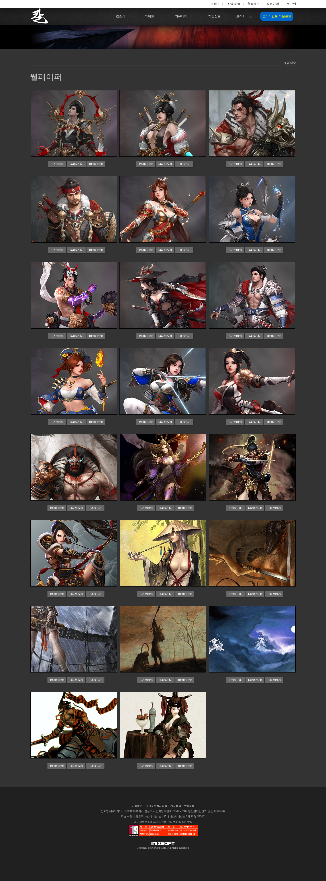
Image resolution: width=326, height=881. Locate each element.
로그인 (291, 4)
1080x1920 (96, 164)
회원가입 (273, 4)
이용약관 (137, 805)
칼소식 (120, 16)
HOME (215, 4)
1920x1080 (57, 164)
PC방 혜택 (233, 4)
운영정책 (189, 805)
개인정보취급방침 (156, 805)
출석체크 (253, 4)
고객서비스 (244, 16)
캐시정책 (175, 805)
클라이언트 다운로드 (276, 16)
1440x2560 (76, 164)
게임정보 (214, 16)
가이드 (149, 16)
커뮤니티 (181, 16)
